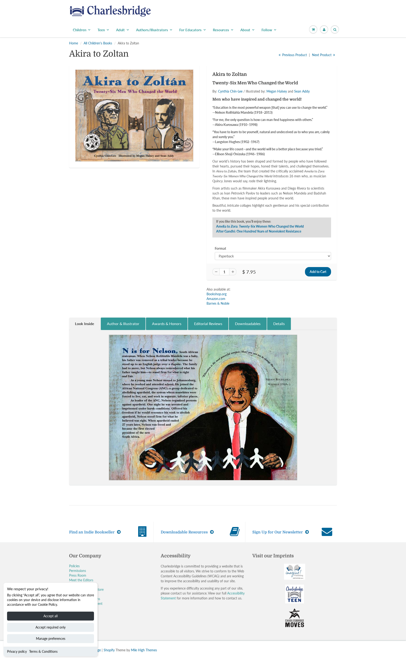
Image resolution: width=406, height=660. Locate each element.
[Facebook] (238, 105)
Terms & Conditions (43, 651)
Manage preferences (50, 639)
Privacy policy (17, 651)
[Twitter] (226, 105)
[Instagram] (261, 105)
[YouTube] (272, 105)
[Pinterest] (249, 105)
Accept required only (50, 627)
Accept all (50, 616)
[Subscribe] (269, 90)
